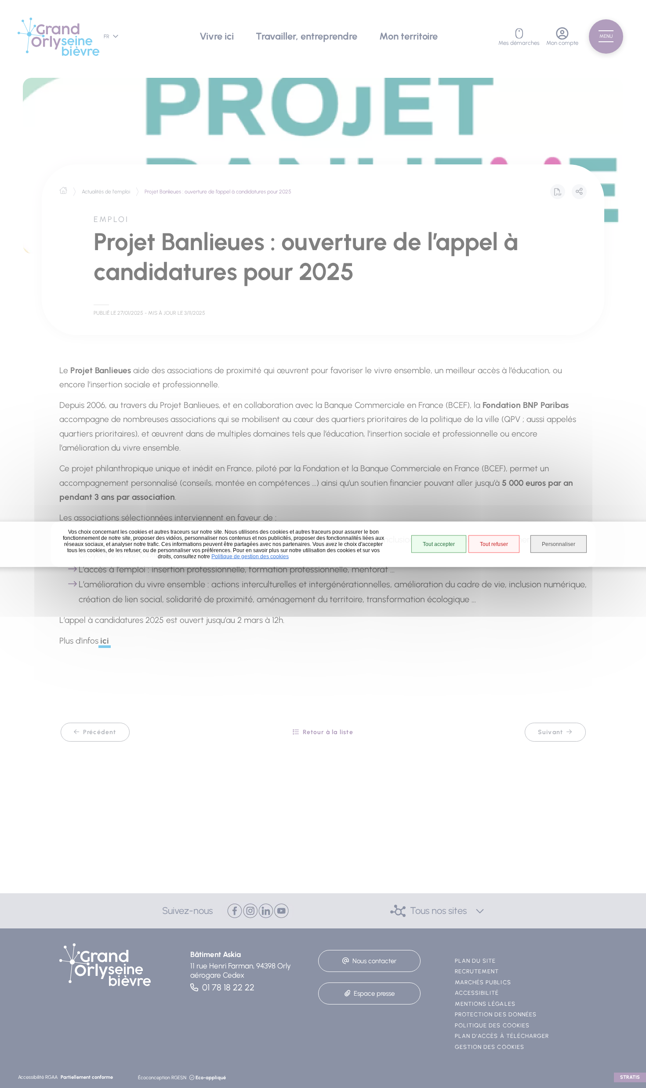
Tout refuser (494, 544)
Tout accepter (439, 544)
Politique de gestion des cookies (250, 556)
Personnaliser (558, 544)
